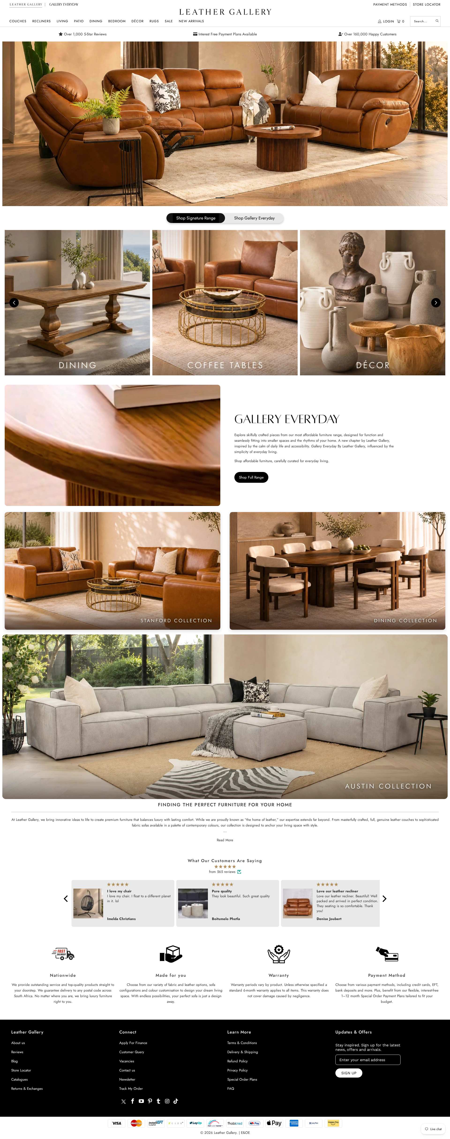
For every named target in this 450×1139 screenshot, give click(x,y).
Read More (225, 840)
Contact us (127, 1070)
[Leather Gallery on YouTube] (141, 1101)
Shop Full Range (251, 477)
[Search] (437, 21)
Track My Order (131, 1088)
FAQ (230, 1088)
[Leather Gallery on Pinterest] (150, 1101)
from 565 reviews (222, 871)
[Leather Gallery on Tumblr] (158, 1101)
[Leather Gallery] (225, 12)
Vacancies (126, 1061)
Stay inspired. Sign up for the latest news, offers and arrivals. (367, 1047)
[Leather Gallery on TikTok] (176, 1101)
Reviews (17, 1052)
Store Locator (427, 4)
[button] (17, 21)
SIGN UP (348, 1073)
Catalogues (19, 1079)
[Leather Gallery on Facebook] (132, 1101)
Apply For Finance (133, 1042)
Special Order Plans (242, 1079)
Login (388, 21)
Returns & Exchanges (27, 1088)
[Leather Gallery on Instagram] (167, 1101)
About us (18, 1042)
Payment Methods (390, 4)
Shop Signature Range (195, 218)
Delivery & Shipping (242, 1052)
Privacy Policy (237, 1070)
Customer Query (131, 1052)
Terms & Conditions (242, 1042)
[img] (225, 866)
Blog (14, 1061)
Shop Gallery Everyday (254, 218)
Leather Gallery (225, 1132)
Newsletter (127, 1079)
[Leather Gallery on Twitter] (123, 1102)
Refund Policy (237, 1061)
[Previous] (13, 123)
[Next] (437, 123)
